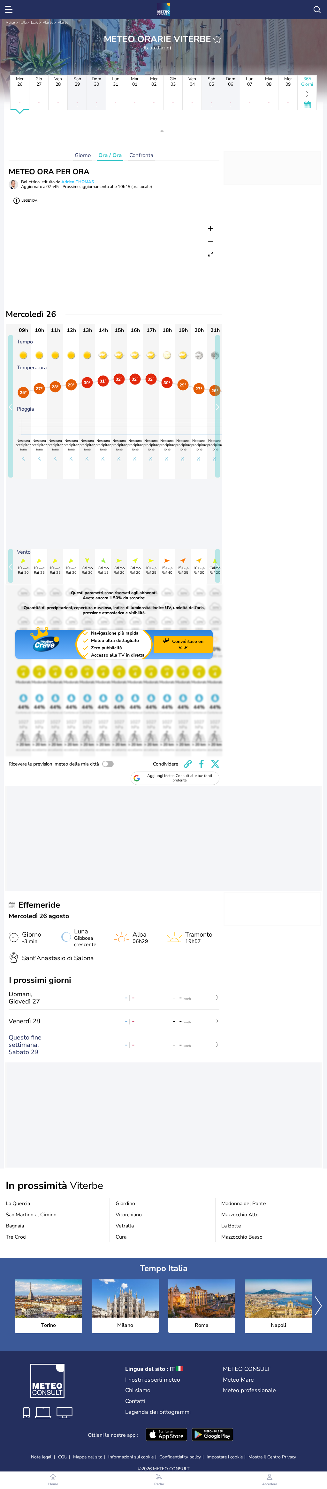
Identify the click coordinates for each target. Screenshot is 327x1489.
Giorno (83, 155)
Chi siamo (137, 1390)
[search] (317, 9)
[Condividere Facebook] (201, 764)
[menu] (10, 9)
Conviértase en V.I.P (187, 644)
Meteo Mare (238, 1380)
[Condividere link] (188, 764)
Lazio (34, 22)
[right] (318, 1306)
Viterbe (48, 22)
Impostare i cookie (225, 1457)
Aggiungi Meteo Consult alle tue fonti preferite (179, 778)
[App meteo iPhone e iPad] (166, 1435)
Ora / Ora (110, 155)
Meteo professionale (249, 1390)
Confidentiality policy (180, 1457)
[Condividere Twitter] (215, 764)
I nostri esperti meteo (152, 1380)
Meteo (10, 22)
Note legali (41, 1457)
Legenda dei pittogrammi (158, 1412)
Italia (23, 22)
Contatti (135, 1401)
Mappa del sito (88, 1457)
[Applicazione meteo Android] (212, 1435)
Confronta (141, 155)
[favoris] (217, 39)
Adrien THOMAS (77, 182)
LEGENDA (29, 200)
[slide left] (10, 406)
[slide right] (217, 406)
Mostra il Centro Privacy (272, 1457)
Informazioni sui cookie (131, 1457)
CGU (62, 1457)
